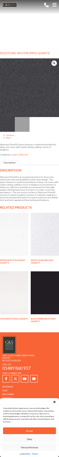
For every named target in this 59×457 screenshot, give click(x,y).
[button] (54, 401)
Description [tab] (10, 162)
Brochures (8, 394)
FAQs (4, 390)
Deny (29, 439)
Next (8, 137)
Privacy (35, 453)
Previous (10, 135)
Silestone (23, 154)
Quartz (15, 154)
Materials (7, 387)
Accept (29, 430)
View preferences (29, 447)
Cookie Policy (25, 453)
